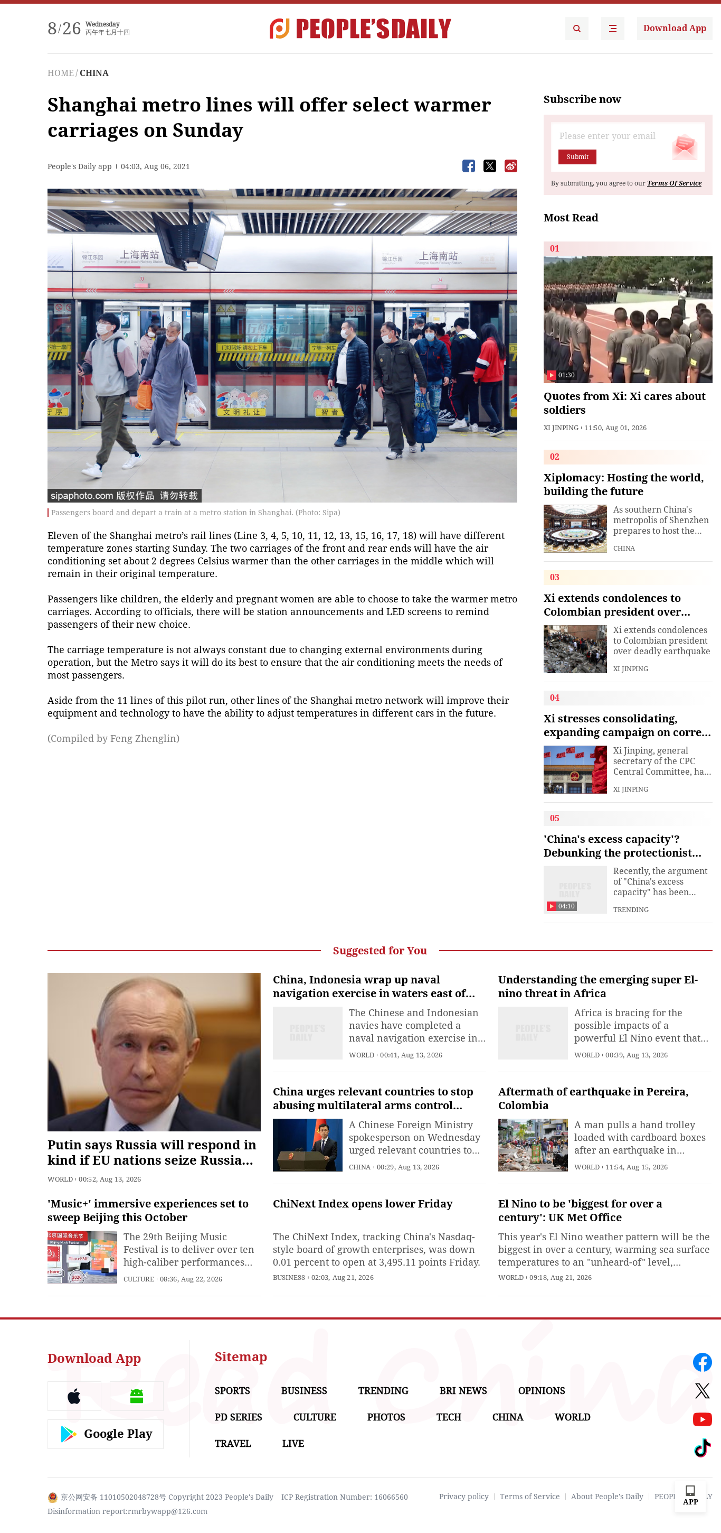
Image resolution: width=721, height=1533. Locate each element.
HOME (61, 73)
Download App (674, 28)
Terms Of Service (674, 183)
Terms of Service (530, 1496)
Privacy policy (464, 1496)
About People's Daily (607, 1496)
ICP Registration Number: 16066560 (344, 1497)
